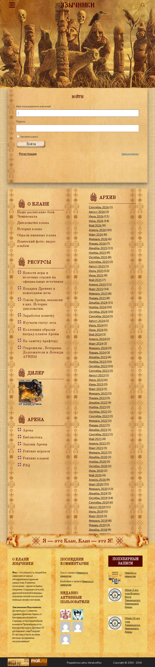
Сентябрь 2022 (99, 416)
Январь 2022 (97, 425)
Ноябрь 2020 (97, 461)
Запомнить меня (29, 136)
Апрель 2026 (97, 230)
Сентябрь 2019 (99, 502)
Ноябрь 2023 (97, 361)
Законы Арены (35, 444)
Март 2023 (96, 389)
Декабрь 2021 (98, 429)
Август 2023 (97, 375)
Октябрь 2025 (98, 257)
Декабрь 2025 (98, 248)
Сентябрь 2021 (99, 434)
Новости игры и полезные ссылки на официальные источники (43, 277)
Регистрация (28, 154)
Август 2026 (97, 211)
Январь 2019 (97, 525)
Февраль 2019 (98, 520)
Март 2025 (96, 289)
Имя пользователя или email (33, 106)
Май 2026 (95, 225)
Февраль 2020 (98, 488)
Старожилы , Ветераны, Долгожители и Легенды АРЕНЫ (43, 352)
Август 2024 (97, 320)
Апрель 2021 (97, 443)
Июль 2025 (96, 270)
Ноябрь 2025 (97, 252)
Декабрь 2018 (98, 529)
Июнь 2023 (96, 384)
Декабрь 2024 (98, 302)
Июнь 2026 (96, 221)
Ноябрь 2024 (97, 307)
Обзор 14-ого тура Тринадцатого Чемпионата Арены (132, 625)
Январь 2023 (97, 398)
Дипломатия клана (33, 223)
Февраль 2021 (98, 452)
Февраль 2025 (98, 293)
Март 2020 (96, 484)
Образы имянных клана (36, 235)
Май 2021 (95, 439)
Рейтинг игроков (36, 451)
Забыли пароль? (130, 154)
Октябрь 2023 (98, 366)
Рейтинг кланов (36, 458)
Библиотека (33, 437)
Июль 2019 (96, 511)
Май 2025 (95, 280)
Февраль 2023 (98, 393)
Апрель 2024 (97, 339)
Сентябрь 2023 (99, 370)
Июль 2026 (96, 216)
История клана (29, 229)
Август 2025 (97, 266)
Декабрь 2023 (98, 357)
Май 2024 (95, 334)
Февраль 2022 (98, 420)
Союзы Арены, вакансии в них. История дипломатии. (43, 304)
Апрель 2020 (97, 479)
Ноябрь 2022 (97, 407)
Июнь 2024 (96, 330)
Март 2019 (96, 516)
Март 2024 (96, 343)
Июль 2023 (96, 379)
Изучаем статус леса (39, 323)
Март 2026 (96, 234)
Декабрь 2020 (98, 457)
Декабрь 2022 (98, 402)
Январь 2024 (97, 352)
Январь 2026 (97, 243)
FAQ (26, 465)
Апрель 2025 (97, 284)
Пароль (20, 121)
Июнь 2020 (96, 470)
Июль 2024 (96, 325)
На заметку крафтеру (40, 341)
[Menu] (12, 5)
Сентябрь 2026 (99, 207)
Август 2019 (97, 507)
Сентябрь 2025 (99, 261)
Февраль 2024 (98, 348)
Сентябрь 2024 (99, 316)
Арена (28, 430)
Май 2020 (95, 475)
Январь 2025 (97, 298)
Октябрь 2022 (98, 411)
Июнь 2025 (96, 275)
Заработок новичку (39, 316)
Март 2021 (96, 448)
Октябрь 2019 (98, 498)
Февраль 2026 (98, 239)
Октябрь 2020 (98, 466)
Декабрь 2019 (98, 493)
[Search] (142, 5)
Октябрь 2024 (98, 311)
